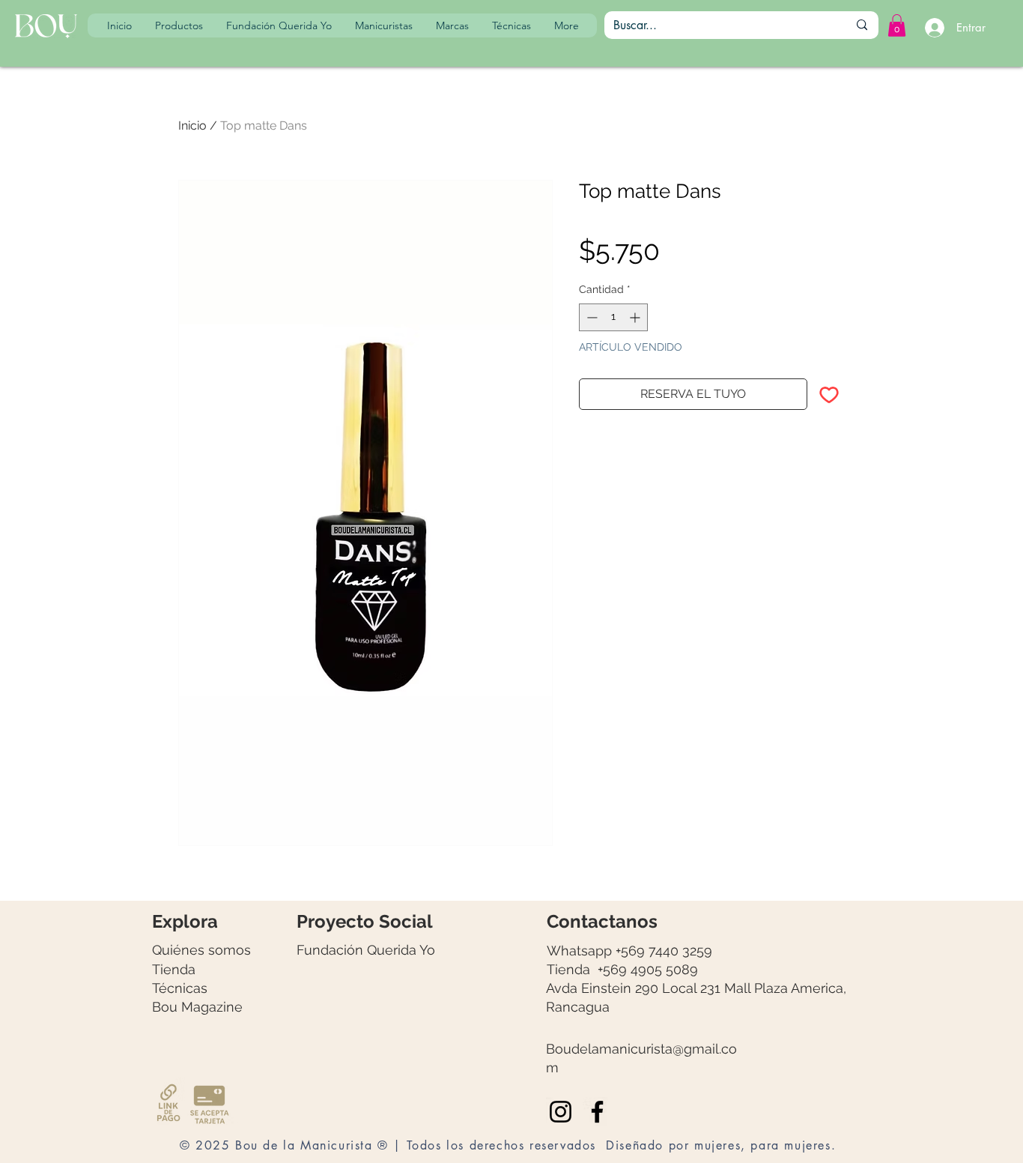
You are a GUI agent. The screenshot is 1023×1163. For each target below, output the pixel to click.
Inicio (192, 125)
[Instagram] (560, 1111)
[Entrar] (932, 27)
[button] (896, 25)
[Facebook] (597, 1111)
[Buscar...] (862, 25)
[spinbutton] (613, 317)
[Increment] (636, 317)
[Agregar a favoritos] (829, 394)
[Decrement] (590, 317)
